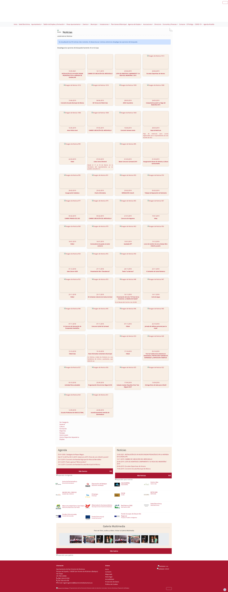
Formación (63, 429)
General (62, 424)
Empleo (62, 439)
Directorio (157, 24)
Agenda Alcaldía (209, 24)
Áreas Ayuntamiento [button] (73, 24)
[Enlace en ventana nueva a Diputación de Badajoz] (62, 588)
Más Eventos (83, 471)
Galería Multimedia (114, 526)
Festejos (62, 433)
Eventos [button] (85, 24)
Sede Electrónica (24, 24)
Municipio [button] (94, 24)
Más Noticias (141, 476)
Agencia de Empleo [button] (134, 24)
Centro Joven (63, 435)
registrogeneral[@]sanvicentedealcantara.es (78, 583)
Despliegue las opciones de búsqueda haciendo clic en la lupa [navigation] (78, 48)
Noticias (121, 450)
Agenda (62, 450)
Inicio (15, 24)
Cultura (61, 427)
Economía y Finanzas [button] (170, 24)
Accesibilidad (109, 579)
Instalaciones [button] (104, 24)
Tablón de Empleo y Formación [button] (53, 24)
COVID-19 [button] (198, 24)
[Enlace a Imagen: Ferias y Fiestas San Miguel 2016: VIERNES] (75, 539)
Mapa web (108, 574)
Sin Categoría (63, 422)
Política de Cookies (111, 584)
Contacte (182, 24)
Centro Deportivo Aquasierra (69, 437)
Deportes (62, 431)
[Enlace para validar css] (163, 566)
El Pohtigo (190, 24)
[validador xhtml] (163, 569)
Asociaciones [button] (147, 24)
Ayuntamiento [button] (36, 24)
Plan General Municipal (119, 24)
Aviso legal (108, 577)
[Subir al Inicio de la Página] (224, 589)
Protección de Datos (112, 582)
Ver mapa (59, 574)
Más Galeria (114, 551)
